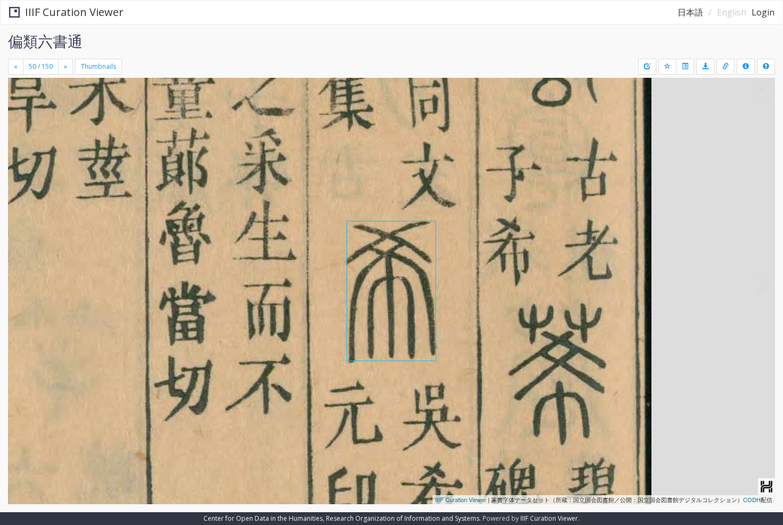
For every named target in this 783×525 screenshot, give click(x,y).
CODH (752, 499)
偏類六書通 (45, 41)
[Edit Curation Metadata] (647, 67)
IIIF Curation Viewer (74, 12)
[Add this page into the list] (667, 67)
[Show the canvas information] (725, 67)
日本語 (690, 12)
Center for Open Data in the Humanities (263, 518)
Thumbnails (98, 66)
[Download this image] (705, 67)
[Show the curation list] (685, 67)
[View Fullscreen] (20, 123)
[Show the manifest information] (746, 67)
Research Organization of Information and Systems (402, 518)
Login (763, 12)
